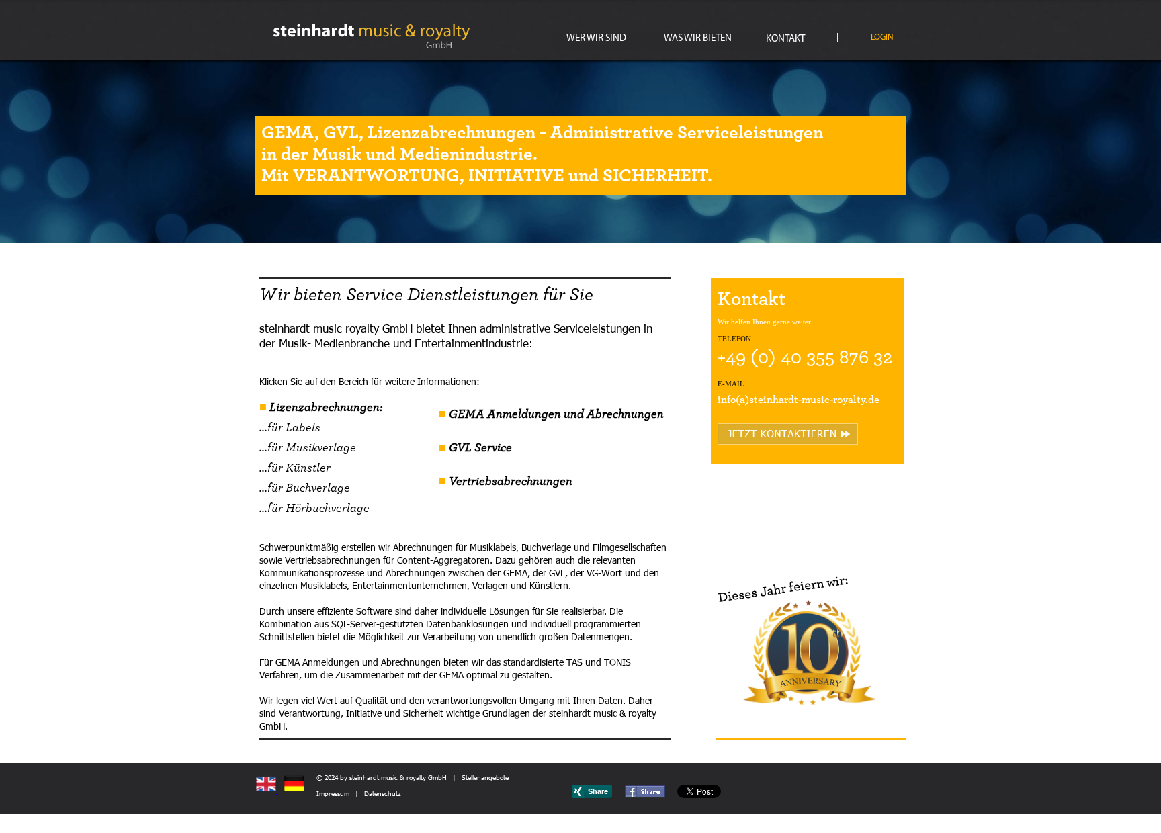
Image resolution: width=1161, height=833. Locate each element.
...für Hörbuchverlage (314, 508)
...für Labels (289, 428)
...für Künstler (295, 468)
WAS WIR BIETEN (698, 39)
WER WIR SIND (596, 39)
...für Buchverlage (304, 488)
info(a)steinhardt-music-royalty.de (798, 399)
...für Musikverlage (307, 448)
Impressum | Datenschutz (358, 793)
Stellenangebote (485, 777)
